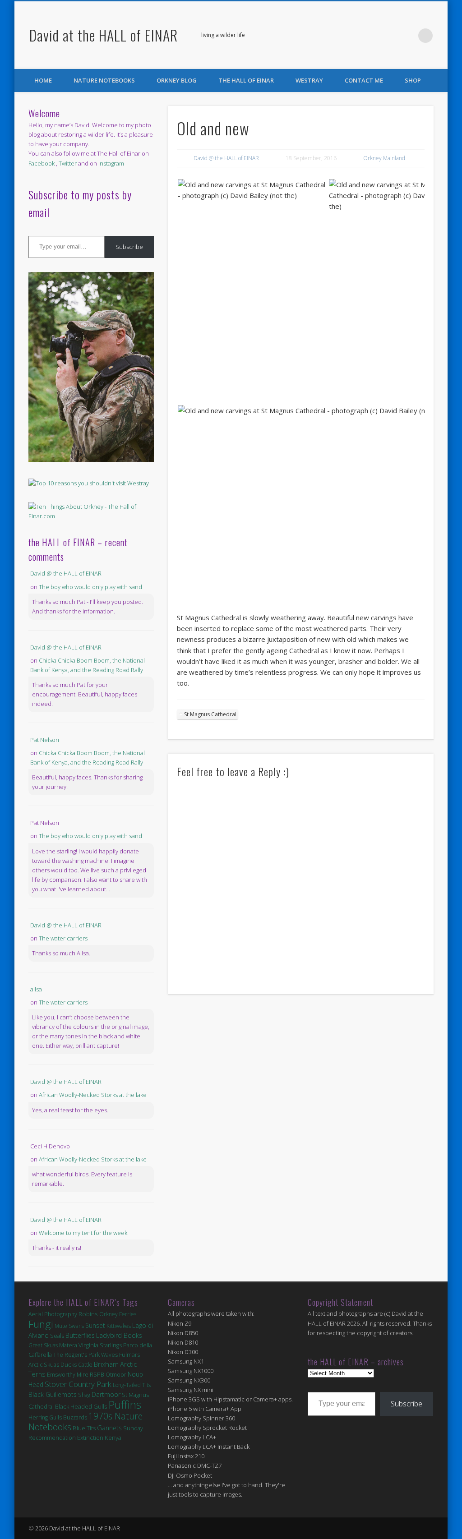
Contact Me (364, 80)
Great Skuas (43, 1345)
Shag (84, 1395)
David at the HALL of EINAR (103, 35)
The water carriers (63, 938)
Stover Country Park (78, 1384)
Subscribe (129, 247)
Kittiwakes (118, 1326)
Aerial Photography (52, 1314)
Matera (68, 1345)
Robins (88, 1313)
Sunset (95, 1325)
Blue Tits (84, 1428)
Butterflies (80, 1335)
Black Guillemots (52, 1394)
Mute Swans (69, 1326)
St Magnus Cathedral (210, 714)
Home (43, 80)
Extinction (90, 1437)
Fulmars (129, 1354)
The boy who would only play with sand (90, 587)
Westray (309, 80)
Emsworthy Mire (67, 1374)
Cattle (85, 1365)
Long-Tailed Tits (132, 1385)
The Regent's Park (76, 1355)
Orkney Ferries (117, 1314)
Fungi (40, 1324)
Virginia (88, 1345)
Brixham (106, 1364)
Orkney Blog (177, 80)
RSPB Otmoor (108, 1374)
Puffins (124, 1404)
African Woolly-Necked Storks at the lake (93, 1095)
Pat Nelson (44, 740)
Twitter (407, 35)
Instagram (111, 163)
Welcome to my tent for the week (83, 1233)
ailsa (36, 989)
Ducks (68, 1364)
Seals (57, 1336)
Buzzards (75, 1417)
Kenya (113, 1437)
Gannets (109, 1428)
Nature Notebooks (104, 80)
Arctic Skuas (43, 1365)
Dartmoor (106, 1394)
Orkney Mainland (384, 158)
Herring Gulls (45, 1417)
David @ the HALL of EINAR (226, 158)
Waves (109, 1355)
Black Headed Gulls (81, 1406)
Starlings (111, 1345)
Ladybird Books (119, 1335)
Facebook (388, 35)
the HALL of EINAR (246, 80)
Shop (413, 80)
